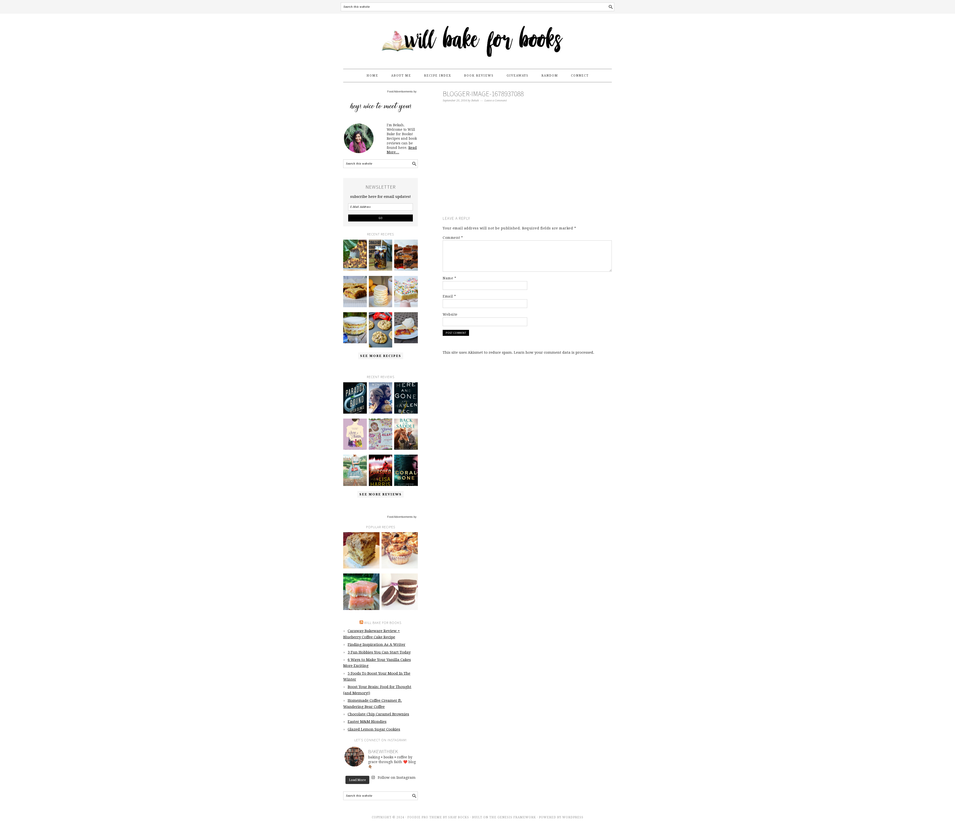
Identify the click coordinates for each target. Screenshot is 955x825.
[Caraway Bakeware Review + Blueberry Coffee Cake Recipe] (355, 255)
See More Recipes (380, 356)
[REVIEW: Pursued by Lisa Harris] (380, 470)
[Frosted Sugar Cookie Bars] (406, 291)
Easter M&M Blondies (367, 721)
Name (449, 278)
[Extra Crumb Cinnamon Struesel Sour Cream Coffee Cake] (361, 550)
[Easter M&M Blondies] (355, 291)
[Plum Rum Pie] (406, 328)
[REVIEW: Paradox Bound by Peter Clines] (355, 398)
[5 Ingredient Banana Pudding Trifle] (355, 328)
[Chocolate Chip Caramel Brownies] (406, 255)
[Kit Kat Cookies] (380, 329)
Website (450, 314)
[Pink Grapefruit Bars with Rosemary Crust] (361, 591)
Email (449, 296)
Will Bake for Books (477, 39)
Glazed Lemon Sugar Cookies (374, 729)
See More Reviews (380, 494)
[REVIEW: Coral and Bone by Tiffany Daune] (406, 470)
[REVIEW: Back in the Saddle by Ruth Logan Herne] (406, 434)
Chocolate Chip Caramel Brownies (378, 714)
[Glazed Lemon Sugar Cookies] (380, 291)
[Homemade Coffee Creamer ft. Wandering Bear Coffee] (380, 255)
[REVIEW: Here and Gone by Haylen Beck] (406, 398)
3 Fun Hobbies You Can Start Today (379, 652)
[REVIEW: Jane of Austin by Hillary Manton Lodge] (355, 434)
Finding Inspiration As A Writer (376, 644)
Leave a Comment (495, 100)
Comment (453, 238)
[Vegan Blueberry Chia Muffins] (400, 550)
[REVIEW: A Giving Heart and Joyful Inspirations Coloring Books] (380, 434)
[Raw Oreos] (400, 591)
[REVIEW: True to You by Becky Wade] (355, 470)
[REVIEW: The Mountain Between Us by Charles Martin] (380, 398)
